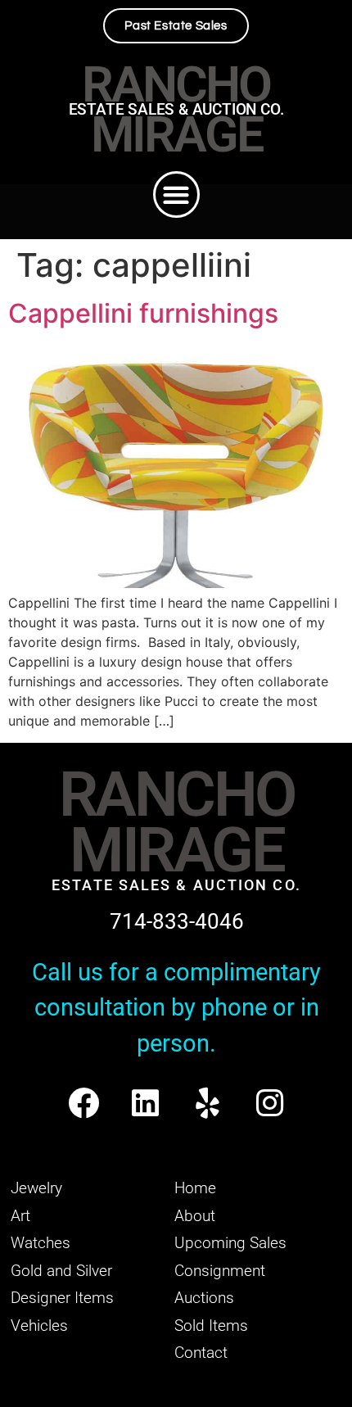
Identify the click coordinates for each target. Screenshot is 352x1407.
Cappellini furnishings (143, 313)
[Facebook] (83, 1103)
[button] (176, 194)
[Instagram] (270, 1103)
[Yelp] (207, 1103)
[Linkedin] (145, 1103)
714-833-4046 (177, 921)
